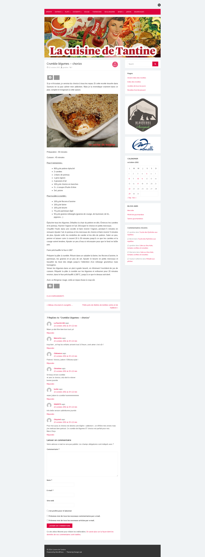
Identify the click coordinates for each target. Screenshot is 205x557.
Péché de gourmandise (135, 215)
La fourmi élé (59, 323)
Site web (50, 501)
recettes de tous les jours (136, 86)
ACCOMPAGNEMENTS (56, 296)
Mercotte (58, 338)
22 (129, 189)
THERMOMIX (97, 12)
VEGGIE (86, 12)
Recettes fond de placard (136, 90)
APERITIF (49, 12)
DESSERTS (76, 12)
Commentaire (53, 449)
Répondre (50, 333)
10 (138, 179)
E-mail (50, 490)
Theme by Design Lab (74, 552)
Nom (49, 480)
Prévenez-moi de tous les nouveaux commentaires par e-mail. (74, 516)
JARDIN (128, 12)
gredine (65, 67)
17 (138, 184)
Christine (57, 368)
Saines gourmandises (135, 219)
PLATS (67, 12)
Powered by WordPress (55, 552)
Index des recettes (134, 82)
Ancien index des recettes (136, 78)
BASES (120, 12)
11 (142, 179)
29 (129, 194)
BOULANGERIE (110, 12)
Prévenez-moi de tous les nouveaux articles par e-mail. (71, 520)
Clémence (58, 353)
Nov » (134, 198)
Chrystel (57, 419)
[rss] (159, 5)
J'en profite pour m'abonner (60, 511)
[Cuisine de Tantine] (102, 37)
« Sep (129, 198)
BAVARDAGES (139, 12)
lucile (56, 389)
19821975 (57, 404)
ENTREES (58, 12)
